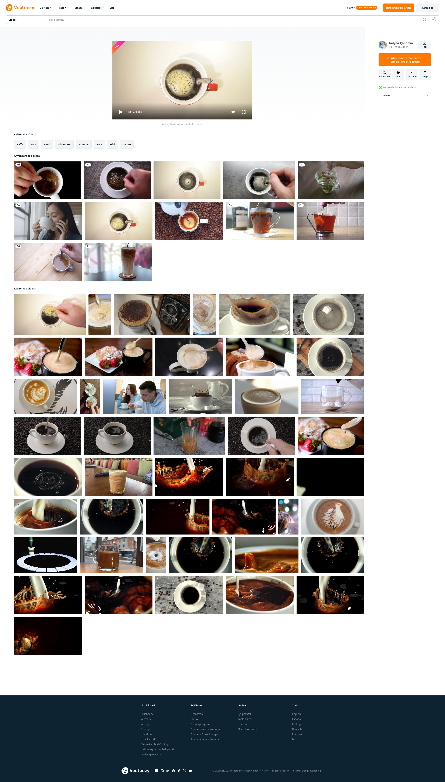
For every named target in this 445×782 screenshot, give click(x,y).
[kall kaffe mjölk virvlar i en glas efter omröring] (189, 436)
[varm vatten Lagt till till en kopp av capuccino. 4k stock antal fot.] (332, 396)
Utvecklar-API (148, 739)
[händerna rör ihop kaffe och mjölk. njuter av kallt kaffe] (118, 262)
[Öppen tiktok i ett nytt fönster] (179, 770)
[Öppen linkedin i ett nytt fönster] (167, 770)
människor (64, 144)
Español (296, 719)
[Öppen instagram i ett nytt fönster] (162, 770)
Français (297, 734)
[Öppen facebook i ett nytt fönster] (156, 770)
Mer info (386, 95)
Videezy (145, 724)
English (296, 714)
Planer (351, 7)
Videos (78, 7)
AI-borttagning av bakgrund (157, 749)
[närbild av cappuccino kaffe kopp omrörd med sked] (260, 357)
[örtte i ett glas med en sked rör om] (331, 180)
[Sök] (424, 19)
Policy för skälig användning (306, 770)
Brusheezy (147, 714)
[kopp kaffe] (187, 180)
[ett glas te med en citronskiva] (330, 221)
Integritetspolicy (280, 770)
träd (112, 144)
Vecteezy (146, 719)
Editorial (96, 7)
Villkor (265, 770)
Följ (425, 46)
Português (298, 724)
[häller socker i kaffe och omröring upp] (152, 314)
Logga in (427, 7)
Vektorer (45, 7)
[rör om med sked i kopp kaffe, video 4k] (48, 262)
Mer (111, 7)
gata (99, 144)
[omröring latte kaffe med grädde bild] (332, 517)
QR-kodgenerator (151, 754)
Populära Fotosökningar (204, 734)
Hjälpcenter (244, 714)
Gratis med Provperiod (404, 59)
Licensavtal (197, 714)
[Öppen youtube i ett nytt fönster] (190, 770)
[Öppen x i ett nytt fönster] (184, 770)
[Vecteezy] (20, 7)
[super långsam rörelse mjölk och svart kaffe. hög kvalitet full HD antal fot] (189, 477)
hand (47, 144)
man (33, 144)
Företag (145, 729)
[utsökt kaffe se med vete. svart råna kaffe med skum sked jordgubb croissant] (331, 436)
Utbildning (147, 734)
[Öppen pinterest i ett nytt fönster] (173, 770)
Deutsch (297, 729)
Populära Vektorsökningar (206, 729)
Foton (62, 7)
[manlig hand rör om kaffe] (50, 314)
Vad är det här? (411, 87)
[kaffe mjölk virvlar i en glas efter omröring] (118, 477)
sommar (84, 144)
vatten (127, 144)
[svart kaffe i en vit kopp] (117, 180)
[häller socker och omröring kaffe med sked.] (156, 555)
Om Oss (242, 724)
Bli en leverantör (247, 729)
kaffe (20, 144)
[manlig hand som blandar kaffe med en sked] (259, 180)
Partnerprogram (200, 724)
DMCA (194, 719)
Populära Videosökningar (205, 739)
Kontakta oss (245, 719)
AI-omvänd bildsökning (154, 744)
